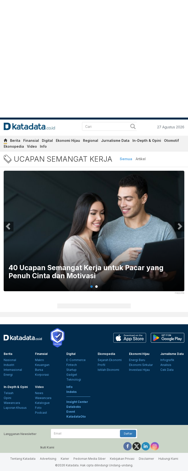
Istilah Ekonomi (108, 370)
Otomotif (171, 140)
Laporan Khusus (15, 408)
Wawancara (12, 403)
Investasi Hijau (139, 370)
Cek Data (167, 370)
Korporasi (42, 374)
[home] (5, 141)
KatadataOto (76, 416)
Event (70, 411)
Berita (15, 140)
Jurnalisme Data (115, 140)
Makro (39, 360)
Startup (71, 370)
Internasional (13, 370)
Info (43, 146)
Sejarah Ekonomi (110, 360)
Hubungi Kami (168, 458)
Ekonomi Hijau (68, 140)
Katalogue (42, 403)
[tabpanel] (94, 234)
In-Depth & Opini (146, 140)
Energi (8, 374)
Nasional (10, 360)
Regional (90, 140)
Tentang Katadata (22, 458)
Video (32, 146)
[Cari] (133, 127)
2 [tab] (96, 286)
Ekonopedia (14, 146)
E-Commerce (76, 360)
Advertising (48, 458)
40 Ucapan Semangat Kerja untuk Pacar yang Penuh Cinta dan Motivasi (86, 272)
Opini (7, 398)
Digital (47, 140)
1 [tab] (91, 286)
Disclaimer (146, 458)
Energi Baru (137, 360)
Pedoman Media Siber (89, 458)
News (39, 393)
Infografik (167, 360)
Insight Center (77, 402)
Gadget (71, 374)
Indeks (71, 392)
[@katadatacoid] (155, 446)
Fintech (71, 365)
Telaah (8, 393)
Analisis (165, 365)
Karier (65, 458)
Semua (126, 159)
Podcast (41, 412)
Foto (38, 408)
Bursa (39, 370)
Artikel (141, 159)
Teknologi (73, 379)
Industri (9, 365)
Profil (101, 365)
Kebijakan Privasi (122, 458)
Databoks (73, 407)
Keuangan (42, 365)
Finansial (31, 140)
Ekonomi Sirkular (141, 365)
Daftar (128, 433)
